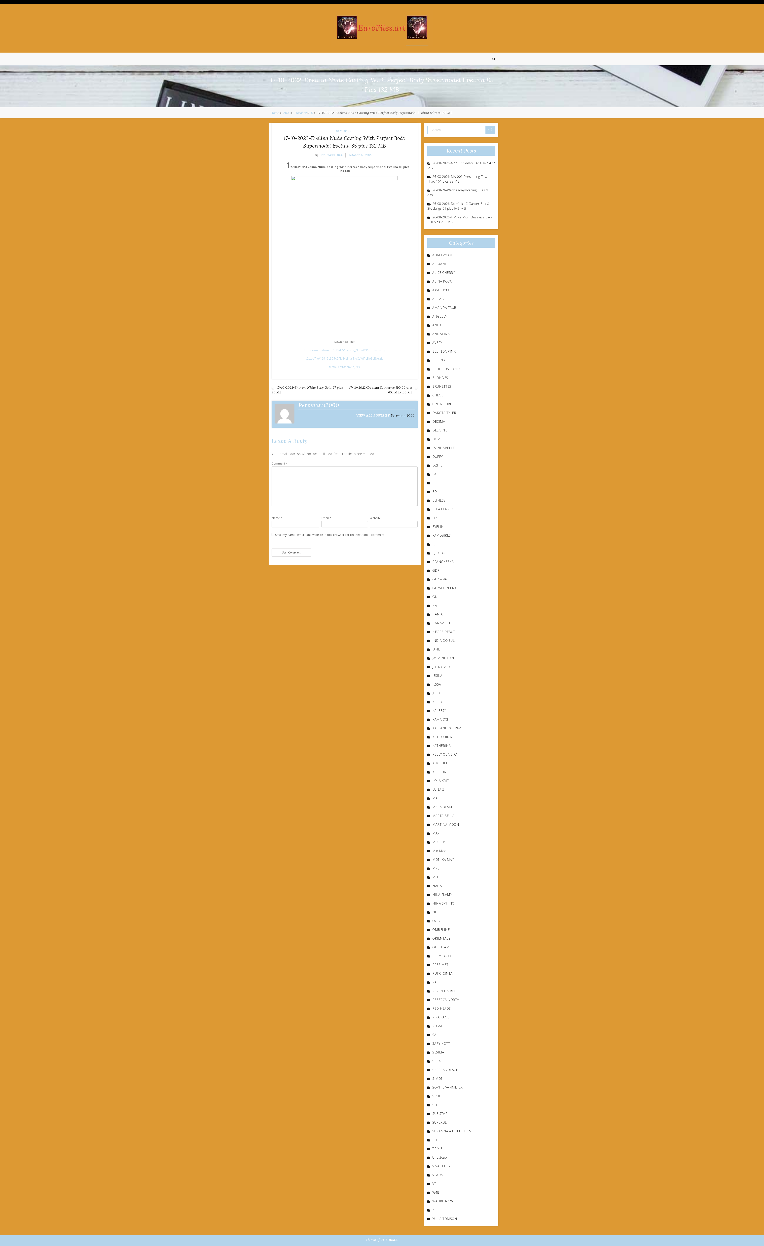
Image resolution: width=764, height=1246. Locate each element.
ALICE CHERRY (443, 272)
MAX (435, 833)
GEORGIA (439, 579)
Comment (280, 463)
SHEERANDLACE (445, 1070)
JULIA (436, 693)
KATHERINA (441, 745)
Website (375, 518)
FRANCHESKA (443, 561)
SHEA (436, 1061)
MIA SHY (439, 842)
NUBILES (439, 912)
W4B (435, 1192)
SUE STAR (439, 1113)
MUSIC (437, 877)
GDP (435, 570)
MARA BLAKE (442, 807)
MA (435, 798)
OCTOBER (440, 921)
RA (434, 982)
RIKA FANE (440, 1017)
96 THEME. (390, 1240)
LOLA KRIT (440, 781)
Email (326, 518)
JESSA (436, 684)
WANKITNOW (442, 1201)
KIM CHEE (440, 763)
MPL (435, 868)
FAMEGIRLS (441, 535)
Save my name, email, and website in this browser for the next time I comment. (330, 535)
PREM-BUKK (441, 956)
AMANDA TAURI (444, 307)
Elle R (436, 518)
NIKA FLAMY (442, 894)
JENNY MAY (441, 667)
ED (434, 491)
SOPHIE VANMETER (447, 1087)
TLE (435, 1140)
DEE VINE (439, 430)
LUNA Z (438, 789)
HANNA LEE (441, 623)
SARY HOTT (441, 1043)
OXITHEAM (440, 947)
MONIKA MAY (443, 859)
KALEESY (439, 710)
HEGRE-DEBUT (443, 632)
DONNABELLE (443, 448)
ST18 (436, 1096)
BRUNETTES (441, 386)
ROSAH (437, 1026)
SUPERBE (439, 1122)
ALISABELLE (441, 299)
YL (434, 1210)
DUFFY (437, 456)
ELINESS (439, 500)
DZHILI (437, 465)
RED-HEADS (441, 1008)
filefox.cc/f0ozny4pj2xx (344, 367)
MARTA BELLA (443, 816)
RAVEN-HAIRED (444, 991)
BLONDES (344, 131)
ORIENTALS (441, 938)
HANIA (437, 614)
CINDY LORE (442, 404)
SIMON (438, 1078)
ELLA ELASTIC (443, 509)
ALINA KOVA (442, 281)
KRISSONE (440, 772)
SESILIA (438, 1052)
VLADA (437, 1175)
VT (434, 1183)
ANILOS (438, 325)
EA (434, 474)
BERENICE (440, 360)
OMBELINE (441, 929)
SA (434, 1035)
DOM (436, 439)
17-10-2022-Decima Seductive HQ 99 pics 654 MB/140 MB (381, 389)
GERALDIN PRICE (445, 588)
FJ (433, 544)
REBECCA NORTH (445, 1000)
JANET (437, 649)
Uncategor (440, 1157)
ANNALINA (441, 334)
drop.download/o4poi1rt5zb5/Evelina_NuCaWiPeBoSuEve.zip (344, 350)
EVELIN (438, 526)
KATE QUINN (442, 737)
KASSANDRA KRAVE (447, 728)
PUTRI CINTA (442, 973)
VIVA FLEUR (441, 1166)
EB (434, 483)
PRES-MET (440, 964)
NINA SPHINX (443, 903)
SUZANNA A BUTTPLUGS (451, 1131)
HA (434, 605)
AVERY (437, 342)
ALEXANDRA (442, 264)
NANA (437, 886)
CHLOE (437, 395)
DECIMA (438, 421)
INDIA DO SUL (443, 640)
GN (435, 597)
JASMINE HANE (444, 658)
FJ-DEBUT (439, 553)
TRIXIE (437, 1148)
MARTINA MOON (445, 824)
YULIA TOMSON (444, 1219)
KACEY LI (439, 702)
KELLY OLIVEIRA (444, 754)
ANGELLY (439, 316)
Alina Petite (440, 290)
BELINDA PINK (444, 351)
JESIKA (437, 675)
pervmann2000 (331, 155)
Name (277, 518)
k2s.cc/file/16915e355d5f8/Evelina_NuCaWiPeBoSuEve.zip (344, 358)
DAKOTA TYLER (444, 413)
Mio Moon (440, 851)
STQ (435, 1105)
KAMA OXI (440, 719)
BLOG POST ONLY (446, 369)
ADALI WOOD (442, 255)
